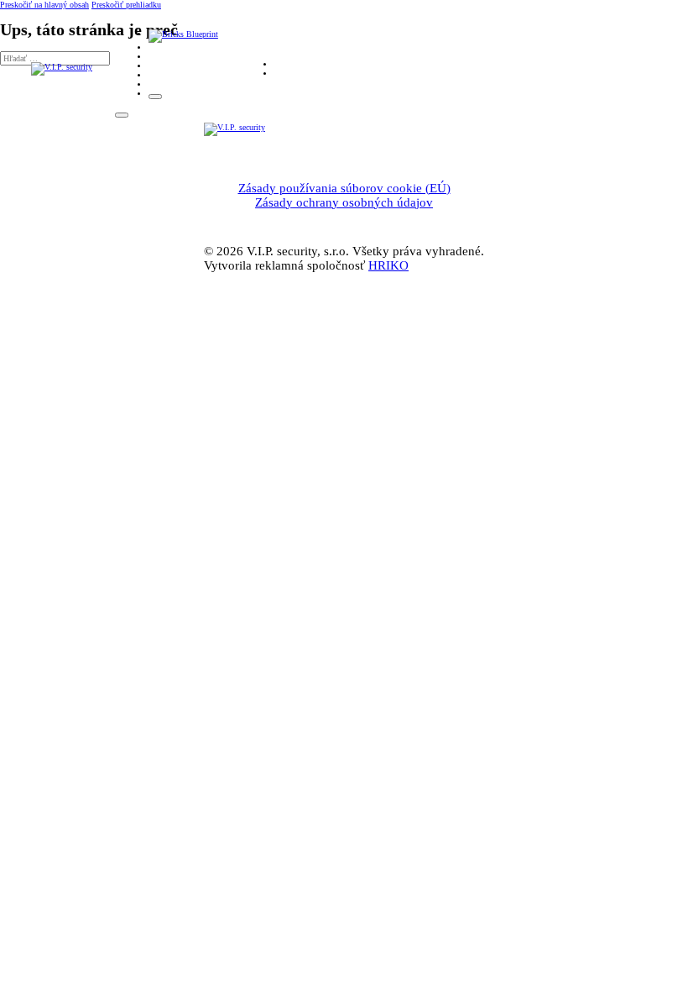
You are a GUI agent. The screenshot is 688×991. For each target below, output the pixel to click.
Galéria (163, 75)
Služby (161, 56)
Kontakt (163, 84)
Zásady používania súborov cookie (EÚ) (344, 188)
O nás (160, 47)
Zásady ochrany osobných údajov (344, 202)
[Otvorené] (155, 96)
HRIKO (388, 265)
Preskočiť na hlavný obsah (44, 4)
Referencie (168, 66)
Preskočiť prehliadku (126, 4)
